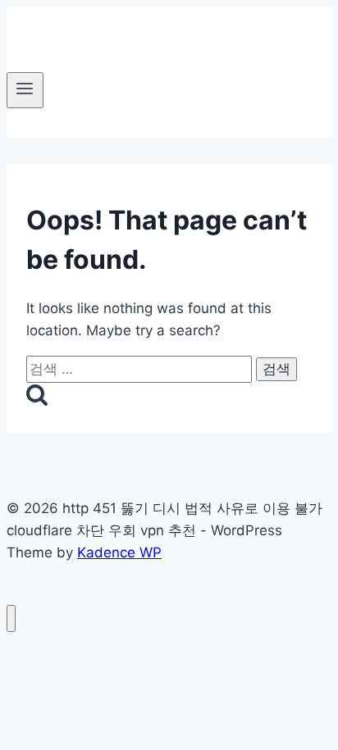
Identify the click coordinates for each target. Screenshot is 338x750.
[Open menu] (25, 90)
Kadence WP (119, 552)
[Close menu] (11, 618)
